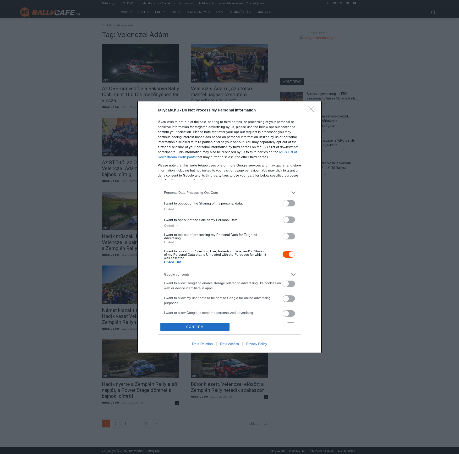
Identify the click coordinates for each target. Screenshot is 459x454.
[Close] (312, 110)
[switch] (289, 203)
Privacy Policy (256, 344)
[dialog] (229, 227)
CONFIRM (195, 327)
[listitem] (229, 192)
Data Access (229, 344)
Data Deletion (202, 344)
